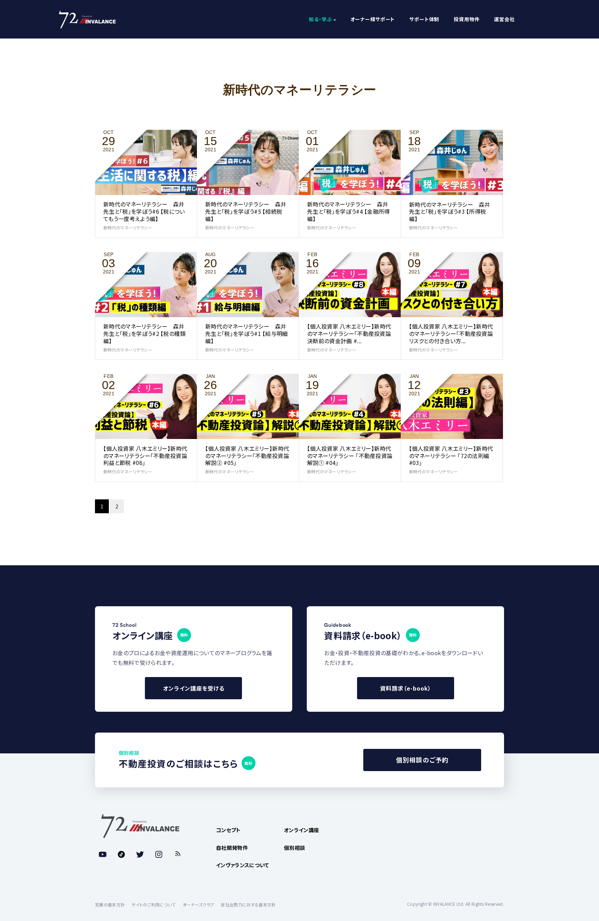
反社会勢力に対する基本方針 (248, 904)
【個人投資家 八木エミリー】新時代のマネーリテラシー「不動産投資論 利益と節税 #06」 (145, 455)
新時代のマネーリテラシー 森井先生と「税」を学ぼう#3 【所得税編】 (449, 211)
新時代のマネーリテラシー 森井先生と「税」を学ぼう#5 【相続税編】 (245, 211)
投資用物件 (466, 19)
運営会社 (504, 19)
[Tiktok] (121, 854)
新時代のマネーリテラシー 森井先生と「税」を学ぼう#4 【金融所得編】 (348, 211)
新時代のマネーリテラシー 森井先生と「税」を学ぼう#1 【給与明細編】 (246, 333)
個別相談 (294, 847)
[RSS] (177, 854)
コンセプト (228, 830)
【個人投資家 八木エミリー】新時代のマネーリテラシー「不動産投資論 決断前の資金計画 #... (349, 333)
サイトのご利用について (154, 904)
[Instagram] (158, 854)
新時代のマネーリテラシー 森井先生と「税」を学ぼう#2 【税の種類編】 (144, 333)
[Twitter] (140, 854)
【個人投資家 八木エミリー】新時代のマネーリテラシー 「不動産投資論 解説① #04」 (349, 455)
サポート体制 (424, 19)
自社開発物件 (232, 847)
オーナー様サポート (372, 19)
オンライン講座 (301, 830)
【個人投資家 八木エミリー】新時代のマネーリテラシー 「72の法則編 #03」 (451, 455)
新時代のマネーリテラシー (127, 227)
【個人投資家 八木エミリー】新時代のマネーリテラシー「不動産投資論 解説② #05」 (247, 455)
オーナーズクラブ (198, 904)
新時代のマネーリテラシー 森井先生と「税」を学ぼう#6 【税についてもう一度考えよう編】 (144, 211)
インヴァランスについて (242, 865)
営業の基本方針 (110, 904)
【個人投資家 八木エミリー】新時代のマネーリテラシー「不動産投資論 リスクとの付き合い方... (451, 333)
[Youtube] (102, 854)
